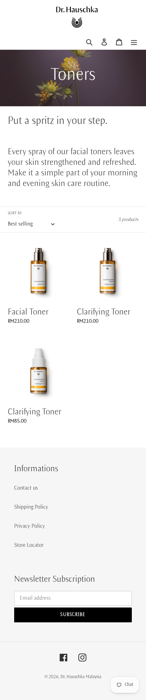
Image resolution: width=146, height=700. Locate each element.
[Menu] (134, 41)
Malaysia (93, 677)
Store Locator (29, 545)
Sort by (15, 213)
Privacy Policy (29, 526)
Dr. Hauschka (73, 677)
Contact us (26, 488)
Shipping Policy (31, 507)
